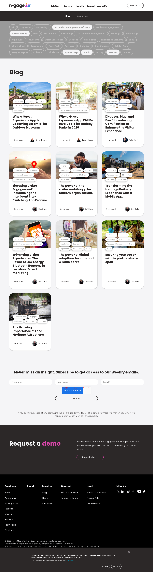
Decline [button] (116, 566)
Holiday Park (121, 46)
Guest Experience (54, 39)
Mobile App (132, 33)
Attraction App (19, 33)
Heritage (115, 33)
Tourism (113, 52)
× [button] (128, 552)
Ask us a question (69, 492)
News (45, 498)
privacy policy (91, 416)
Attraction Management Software (72, 27)
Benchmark (37, 46)
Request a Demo (90, 457)
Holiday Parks (11, 503)
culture (126, 52)
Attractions (50, 33)
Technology (42, 27)
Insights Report (20, 52)
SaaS (131, 39)
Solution (55, 6)
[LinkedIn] (124, 492)
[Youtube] (140, 492)
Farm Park (53, 46)
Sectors (68, 6)
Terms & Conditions (96, 492)
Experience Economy (112, 39)
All (13, 27)
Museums (34, 39)
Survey (99, 52)
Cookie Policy (93, 503)
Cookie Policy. (70, 561)
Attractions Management (91, 33)
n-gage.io (25, 27)
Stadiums (9, 530)
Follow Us (121, 486)
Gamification (102, 46)
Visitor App (67, 33)
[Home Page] (20, 5)
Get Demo (135, 5)
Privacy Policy (93, 498)
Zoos (35, 33)
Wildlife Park (18, 46)
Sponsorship (71, 52)
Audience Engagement (108, 27)
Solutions (10, 486)
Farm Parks (10, 524)
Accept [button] (105, 566)
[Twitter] (118, 492)
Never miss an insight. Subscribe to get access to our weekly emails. (76, 372)
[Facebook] (134, 492)
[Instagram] (129, 492)
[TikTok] (145, 492)
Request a (35, 444)
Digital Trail (90, 39)
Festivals (69, 46)
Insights (80, 6)
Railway (37, 52)
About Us (102, 6)
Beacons (73, 39)
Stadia (86, 52)
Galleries (84, 46)
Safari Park (53, 52)
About (30, 486)
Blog (67, 16)
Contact (90, 6)
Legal (90, 486)
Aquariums (18, 39)
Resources (82, 16)
